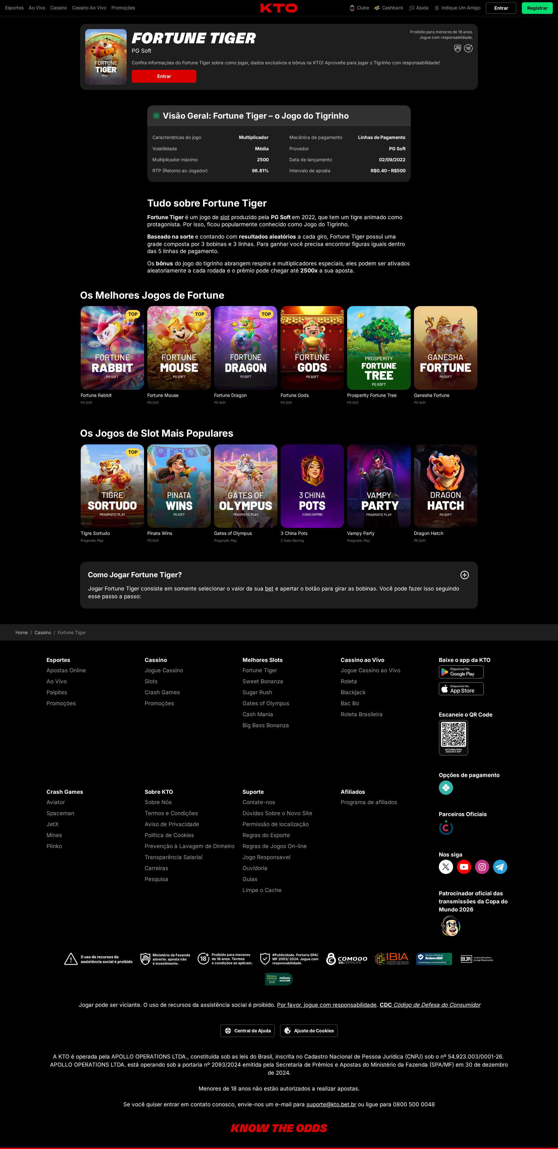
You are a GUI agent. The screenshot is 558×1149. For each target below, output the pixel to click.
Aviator (55, 802)
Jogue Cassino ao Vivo (370, 670)
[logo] (279, 8)
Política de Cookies (169, 835)
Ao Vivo (56, 681)
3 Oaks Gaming (292, 540)
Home (22, 632)
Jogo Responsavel (266, 857)
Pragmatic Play (92, 540)
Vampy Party (361, 533)
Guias (250, 879)
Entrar (501, 8)
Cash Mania (258, 714)
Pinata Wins (159, 533)
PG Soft (86, 402)
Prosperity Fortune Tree (372, 395)
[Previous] (80, 359)
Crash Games (162, 692)
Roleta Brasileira (362, 714)
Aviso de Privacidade (172, 824)
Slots (151, 681)
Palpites (56, 692)
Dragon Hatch (428, 533)
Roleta (349, 681)
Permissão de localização (276, 824)
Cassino (43, 632)
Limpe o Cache (262, 890)
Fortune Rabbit (96, 395)
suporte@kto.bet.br (331, 1104)
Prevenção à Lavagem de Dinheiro (189, 846)
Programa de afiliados (369, 802)
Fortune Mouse (163, 395)
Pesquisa (156, 879)
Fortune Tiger (260, 670)
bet (269, 588)
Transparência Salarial (173, 857)
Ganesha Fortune (432, 395)
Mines (54, 835)
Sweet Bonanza (263, 681)
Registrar (537, 8)
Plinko (54, 846)
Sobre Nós (158, 802)
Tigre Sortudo (95, 533)
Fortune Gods (295, 395)
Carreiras (156, 868)
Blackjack (353, 692)
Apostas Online (66, 670)
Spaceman (60, 813)
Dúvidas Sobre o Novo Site (277, 813)
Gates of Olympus (233, 533)
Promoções (61, 703)
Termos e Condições (171, 813)
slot (225, 217)
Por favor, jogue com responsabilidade (327, 1005)
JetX (52, 824)
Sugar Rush (257, 692)
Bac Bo (350, 703)
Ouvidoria (255, 868)
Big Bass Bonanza (266, 725)
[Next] (478, 359)
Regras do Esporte (266, 835)
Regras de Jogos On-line (275, 846)
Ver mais (112, 347)
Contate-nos (259, 802)
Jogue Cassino (164, 670)
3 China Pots (294, 533)
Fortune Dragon (230, 395)
